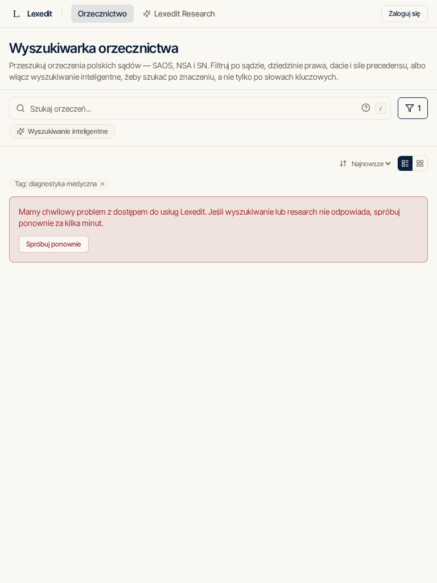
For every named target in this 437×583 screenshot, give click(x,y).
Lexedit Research (184, 13)
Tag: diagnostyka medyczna (56, 183)
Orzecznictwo (102, 13)
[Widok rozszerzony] (420, 163)
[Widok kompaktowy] (405, 163)
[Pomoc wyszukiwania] (366, 107)
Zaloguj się (404, 13)
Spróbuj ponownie (53, 244)
